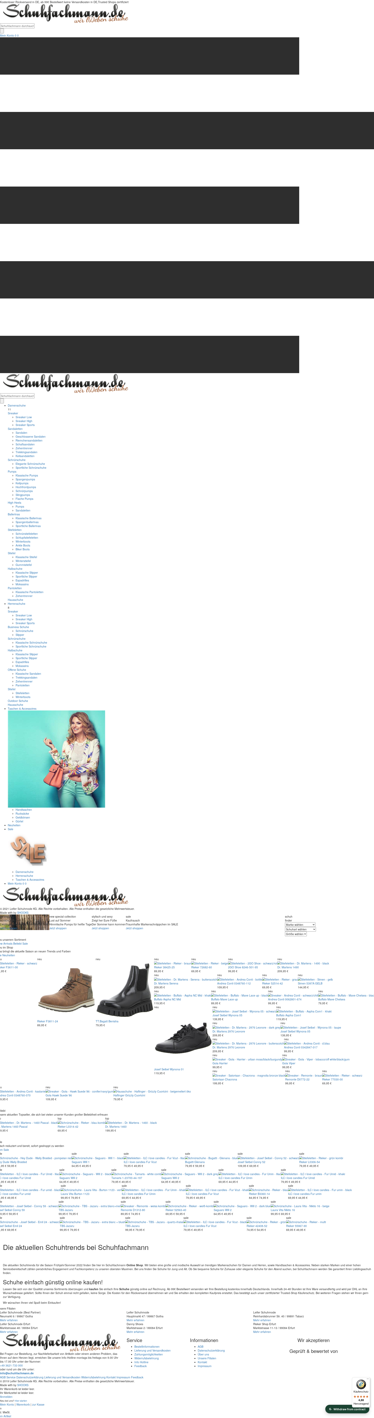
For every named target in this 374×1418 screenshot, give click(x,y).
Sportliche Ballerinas (28, 526)
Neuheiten (14, 825)
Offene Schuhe (17, 670)
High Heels (14, 502)
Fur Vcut (151, 1162)
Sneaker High (24, 421)
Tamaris (116, 1178)
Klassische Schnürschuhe (31, 642)
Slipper (20, 635)
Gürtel (19, 821)
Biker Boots (23, 549)
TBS (61, 1210)
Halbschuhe (15, 569)
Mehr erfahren (9, 1320)
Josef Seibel (161, 1069)
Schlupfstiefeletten (27, 537)
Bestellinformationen (147, 1346)
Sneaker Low (24, 417)
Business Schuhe (18, 627)
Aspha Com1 (293, 1015)
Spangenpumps (25, 479)
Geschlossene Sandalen (31, 436)
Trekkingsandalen (26, 452)
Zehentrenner (24, 448)
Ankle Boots (23, 545)
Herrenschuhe (16, 604)
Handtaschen (24, 810)
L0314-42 (72, 1126)
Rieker (41, 1021)
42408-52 (261, 1226)
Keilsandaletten (25, 456)
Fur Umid (25, 1178)
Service (11, 1377)
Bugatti (189, 1162)
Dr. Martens (284, 967)
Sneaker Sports (25, 425)
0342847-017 (309, 1047)
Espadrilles (22, 580)
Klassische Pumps (27, 475)
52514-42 (277, 983)
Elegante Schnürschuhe (30, 464)
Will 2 (74, 1178)
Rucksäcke (22, 813)
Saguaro (77, 1162)
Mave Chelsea (336, 999)
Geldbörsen (23, 817)
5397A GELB (314, 983)
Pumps (12, 471)
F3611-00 (12, 967)
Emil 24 (17, 1226)
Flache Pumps (24, 499)
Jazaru (69, 1210)
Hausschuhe (15, 600)
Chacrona (231, 1079)
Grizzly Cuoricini (135, 1095)
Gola (215, 1063)
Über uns (203, 1354)
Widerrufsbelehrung (146, 1358)
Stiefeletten (15, 530)
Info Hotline (141, 1362)
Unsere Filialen (207, 1358)
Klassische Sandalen (28, 673)
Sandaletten (15, 429)
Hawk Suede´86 (62, 1095)
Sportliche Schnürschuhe (31, 467)
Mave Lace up (229, 999)
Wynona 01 (177, 1069)
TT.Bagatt (102, 1021)
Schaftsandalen (25, 444)
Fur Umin (246, 1178)
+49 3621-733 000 (11, 1365)
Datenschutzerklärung (211, 1350)
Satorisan (218, 1079)
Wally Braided (18, 1162)
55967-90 (301, 1226)
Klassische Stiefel (26, 557)
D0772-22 (303, 1079)
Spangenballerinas (27, 522)
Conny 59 (19, 1210)
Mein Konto (7, 35)
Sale (10, 829)
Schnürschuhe (17, 460)
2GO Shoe (234, 967)
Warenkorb (23, 1404)
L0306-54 (314, 1162)
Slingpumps (23, 495)
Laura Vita (67, 1194)
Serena (173, 983)
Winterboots (23, 541)
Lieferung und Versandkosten (152, 1350)
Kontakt (202, 1362)
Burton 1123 (81, 1194)
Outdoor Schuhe (18, 701)
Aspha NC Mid (172, 999)
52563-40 (180, 1210)
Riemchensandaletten (29, 440)
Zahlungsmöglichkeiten (148, 1354)
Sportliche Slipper (26, 576)
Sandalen (21, 433)
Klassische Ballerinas (28, 518)
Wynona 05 (235, 1015)
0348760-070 (22, 1095)
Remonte (290, 1079)
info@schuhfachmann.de (17, 1373)
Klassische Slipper (27, 572)
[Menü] (367, 1379)
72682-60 (206, 967)
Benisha (113, 1021)
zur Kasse (38, 1404)
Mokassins (22, 584)
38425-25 (169, 967)
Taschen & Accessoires (22, 708)
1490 (296, 967)
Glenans (199, 1162)
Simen (302, 983)
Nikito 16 (289, 1210)
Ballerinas (14, 514)
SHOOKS (22, 913)
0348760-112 (242, 983)
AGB (200, 1346)
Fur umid (25, 1194)
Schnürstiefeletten (27, 534)
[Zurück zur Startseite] (64, 13)
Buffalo (158, 999)
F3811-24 (52, 1021)
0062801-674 (293, 999)
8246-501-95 (250, 967)
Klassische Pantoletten (29, 592)
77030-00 (337, 1079)
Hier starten (21, 1400)
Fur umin (316, 1194)
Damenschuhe (17, 405)
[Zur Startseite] (64, 897)
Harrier (223, 1063)
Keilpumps (22, 483)
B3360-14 (264, 1194)
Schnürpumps (24, 491)
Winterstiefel (23, 561)
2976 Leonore (236, 1031)
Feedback (140, 1366)
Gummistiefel (24, 565)
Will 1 (86, 1162)
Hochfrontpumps (26, 487)
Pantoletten (15, 588)
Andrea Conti (225, 983)
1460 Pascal (19, 1126)
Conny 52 (259, 1162)
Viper (292, 1063)
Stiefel (11, 553)
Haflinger (118, 1095)
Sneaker (13, 413)
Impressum (205, 1366)
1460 (123, 1126)
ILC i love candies (134, 1162)
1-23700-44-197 (132, 1178)
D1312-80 (139, 1210)
